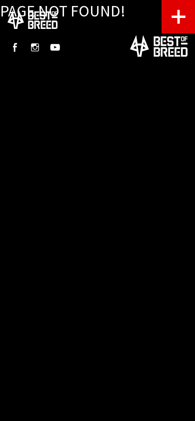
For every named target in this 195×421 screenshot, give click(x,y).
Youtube (55, 47)
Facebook (15, 47)
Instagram (35, 47)
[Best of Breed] (33, 20)
